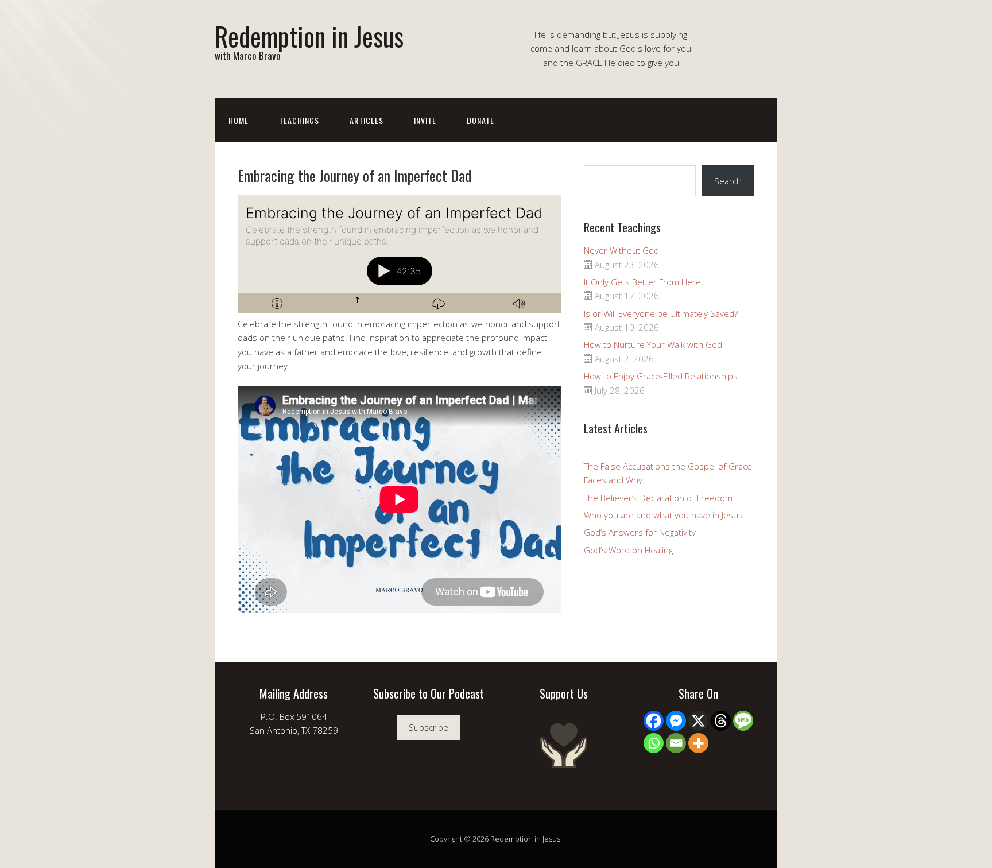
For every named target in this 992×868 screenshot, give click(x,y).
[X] (698, 721)
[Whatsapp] (654, 743)
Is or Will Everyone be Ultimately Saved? (661, 313)
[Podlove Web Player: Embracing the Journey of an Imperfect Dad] (399, 254)
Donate (480, 120)
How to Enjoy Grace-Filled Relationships (661, 376)
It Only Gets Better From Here (642, 282)
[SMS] (743, 721)
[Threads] (721, 721)
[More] (698, 743)
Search (728, 181)
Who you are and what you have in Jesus (663, 515)
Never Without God (621, 250)
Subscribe (428, 727)
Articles (366, 120)
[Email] (676, 743)
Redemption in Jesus (309, 36)
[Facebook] (654, 721)
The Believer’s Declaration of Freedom (658, 497)
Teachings (299, 120)
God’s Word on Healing (628, 550)
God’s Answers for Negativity (640, 532)
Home (238, 120)
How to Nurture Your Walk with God (653, 344)
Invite (425, 120)
